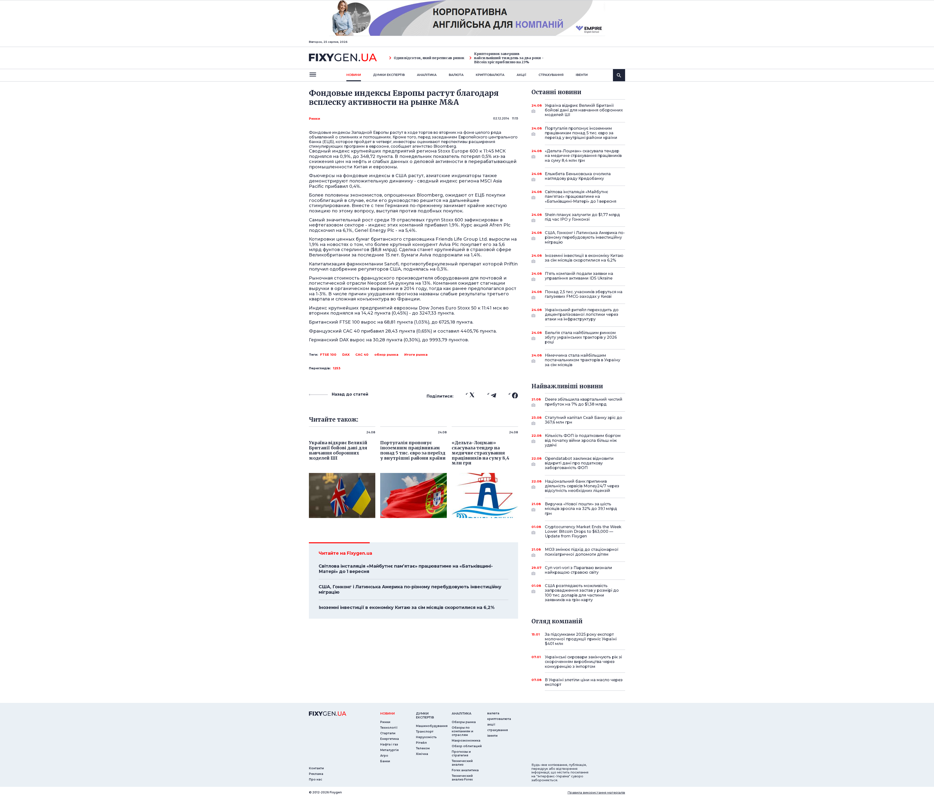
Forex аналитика (465, 770)
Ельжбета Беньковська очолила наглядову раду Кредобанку (578, 176)
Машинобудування (432, 726)
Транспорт (424, 731)
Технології (388, 727)
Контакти (316, 768)
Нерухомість (426, 737)
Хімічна (422, 754)
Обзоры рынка (464, 722)
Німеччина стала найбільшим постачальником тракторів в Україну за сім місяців (582, 360)
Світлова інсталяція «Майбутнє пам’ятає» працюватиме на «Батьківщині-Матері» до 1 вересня (406, 568)
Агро (384, 755)
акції (521, 75)
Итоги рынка (416, 354)
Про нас (315, 779)
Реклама (316, 774)
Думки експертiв (389, 75)
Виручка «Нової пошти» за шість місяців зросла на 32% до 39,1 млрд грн (581, 509)
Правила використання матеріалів (596, 792)
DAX (346, 354)
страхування (551, 75)
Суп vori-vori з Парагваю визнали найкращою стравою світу (578, 570)
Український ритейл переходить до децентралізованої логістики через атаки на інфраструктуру (582, 314)
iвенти (582, 75)
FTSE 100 (328, 354)
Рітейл (421, 742)
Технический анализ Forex (462, 777)
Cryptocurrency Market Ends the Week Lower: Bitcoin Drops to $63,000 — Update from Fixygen (583, 531)
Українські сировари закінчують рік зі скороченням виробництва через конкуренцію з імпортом (583, 662)
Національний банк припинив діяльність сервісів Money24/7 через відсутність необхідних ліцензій (582, 486)
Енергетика (389, 739)
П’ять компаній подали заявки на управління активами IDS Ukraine (579, 276)
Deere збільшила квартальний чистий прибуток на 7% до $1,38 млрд (583, 401)
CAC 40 (361, 354)
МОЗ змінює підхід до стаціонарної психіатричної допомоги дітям (582, 551)
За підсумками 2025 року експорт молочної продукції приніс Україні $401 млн (581, 639)
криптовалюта (490, 75)
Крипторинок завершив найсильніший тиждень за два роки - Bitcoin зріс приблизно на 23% (509, 58)
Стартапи (387, 733)
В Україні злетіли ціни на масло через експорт (584, 682)
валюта (456, 75)
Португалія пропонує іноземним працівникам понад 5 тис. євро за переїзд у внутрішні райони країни (581, 133)
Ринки (314, 118)
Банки (385, 761)
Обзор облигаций (467, 746)
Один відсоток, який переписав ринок (429, 58)
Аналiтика (427, 75)
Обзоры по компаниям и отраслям (462, 731)
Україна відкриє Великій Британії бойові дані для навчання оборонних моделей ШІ (584, 110)
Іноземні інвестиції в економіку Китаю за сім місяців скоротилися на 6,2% (406, 607)
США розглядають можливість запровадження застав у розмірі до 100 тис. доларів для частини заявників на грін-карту (582, 592)
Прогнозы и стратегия (461, 753)
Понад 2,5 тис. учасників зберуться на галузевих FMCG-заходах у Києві (583, 294)
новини (353, 75)
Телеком (423, 748)
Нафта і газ (389, 744)
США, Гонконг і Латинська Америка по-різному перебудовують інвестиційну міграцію (410, 589)
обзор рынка (386, 354)
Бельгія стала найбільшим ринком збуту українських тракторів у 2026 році (581, 337)
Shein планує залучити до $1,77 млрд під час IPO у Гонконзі (582, 217)
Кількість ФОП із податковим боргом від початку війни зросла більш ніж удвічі (583, 440)
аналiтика (461, 713)
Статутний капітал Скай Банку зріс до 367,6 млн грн (583, 420)
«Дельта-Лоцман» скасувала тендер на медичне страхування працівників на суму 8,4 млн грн (583, 156)
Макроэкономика (466, 740)
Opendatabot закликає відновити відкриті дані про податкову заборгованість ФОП (579, 463)
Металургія (389, 750)
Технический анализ (462, 762)
